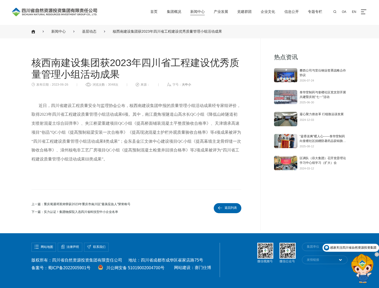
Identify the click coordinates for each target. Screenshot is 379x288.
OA (344, 12)
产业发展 (221, 12)
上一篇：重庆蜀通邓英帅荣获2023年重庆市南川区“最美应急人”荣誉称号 (80, 204)
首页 (154, 12)
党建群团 (244, 12)
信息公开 (291, 12)
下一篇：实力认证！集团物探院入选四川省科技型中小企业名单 (74, 212)
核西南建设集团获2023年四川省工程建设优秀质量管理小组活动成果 (167, 31)
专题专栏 (315, 12)
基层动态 (89, 31)
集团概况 (174, 12)
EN (354, 12)
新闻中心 (197, 12)
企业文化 (268, 12)
